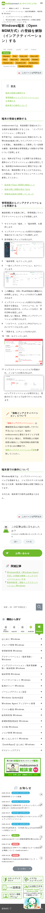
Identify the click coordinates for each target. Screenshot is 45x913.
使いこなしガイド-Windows (15, 738)
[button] (32, 898)
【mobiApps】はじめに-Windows (18, 744)
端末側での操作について (16, 105)
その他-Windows (10, 726)
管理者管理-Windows (12, 650)
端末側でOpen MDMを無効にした (19, 184)
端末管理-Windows (11, 674)
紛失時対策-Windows (12, 715)
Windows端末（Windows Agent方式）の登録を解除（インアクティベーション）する (23, 575)
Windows (26, 8)
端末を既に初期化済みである (17, 189)
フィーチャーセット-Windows (16, 679)
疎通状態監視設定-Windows (15, 721)
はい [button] (16, 541)
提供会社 (5, 908)
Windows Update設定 (13, 697)
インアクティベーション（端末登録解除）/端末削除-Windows (19, 666)
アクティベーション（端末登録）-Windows (18, 658)
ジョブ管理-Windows (12, 732)
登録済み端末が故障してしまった (19, 193)
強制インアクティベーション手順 (20, 449)
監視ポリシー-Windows (13, 685)
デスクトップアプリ (11, 750)
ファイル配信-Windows (13, 709)
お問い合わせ (23, 553)
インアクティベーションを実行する (19, 17)
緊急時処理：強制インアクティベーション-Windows (22, 584)
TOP (3, 8)
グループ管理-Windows (13, 644)
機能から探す (14, 8)
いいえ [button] (29, 541)
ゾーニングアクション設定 (14, 691)
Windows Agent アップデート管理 (18, 703)
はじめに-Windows (11, 639)
